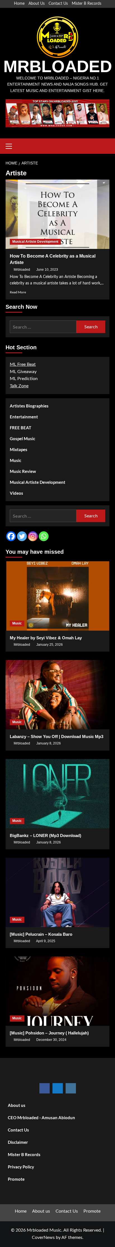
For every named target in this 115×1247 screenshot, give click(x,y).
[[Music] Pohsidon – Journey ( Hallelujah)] (57, 991)
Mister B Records (86, 4)
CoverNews (43, 1237)
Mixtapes (18, 449)
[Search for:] (43, 326)
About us (16, 1105)
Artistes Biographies (29, 405)
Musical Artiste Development (35, 242)
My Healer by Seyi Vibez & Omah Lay (46, 637)
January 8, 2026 (48, 743)
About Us (36, 4)
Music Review (23, 471)
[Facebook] (11, 536)
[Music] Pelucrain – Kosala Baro (41, 934)
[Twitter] (22, 536)
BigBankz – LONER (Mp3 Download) (45, 835)
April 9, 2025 (45, 941)
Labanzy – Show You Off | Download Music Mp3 (56, 736)
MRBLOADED (57, 66)
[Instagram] (33, 536)
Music (15, 460)
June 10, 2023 (47, 270)
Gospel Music (22, 438)
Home (19, 4)
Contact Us (58, 4)
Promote (16, 1179)
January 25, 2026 (49, 645)
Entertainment (24, 416)
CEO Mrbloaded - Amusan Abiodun (41, 1117)
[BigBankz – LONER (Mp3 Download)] (57, 793)
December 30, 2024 (51, 1040)
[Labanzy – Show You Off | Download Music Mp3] (57, 694)
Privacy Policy (21, 1166)
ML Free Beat (23, 364)
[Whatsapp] (44, 536)
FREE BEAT (20, 427)
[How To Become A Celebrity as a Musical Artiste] (57, 214)
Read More (18, 292)
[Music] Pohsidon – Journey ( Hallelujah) (49, 1033)
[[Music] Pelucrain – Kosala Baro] (57, 892)
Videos (16, 493)
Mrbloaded (22, 270)
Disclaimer (18, 1142)
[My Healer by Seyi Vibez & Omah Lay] (57, 596)
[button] (11, 145)
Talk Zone (19, 386)
